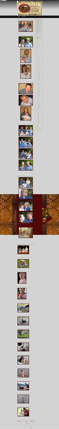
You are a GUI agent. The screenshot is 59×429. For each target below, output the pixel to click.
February (39, 67)
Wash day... (38, 110)
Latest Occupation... (38, 88)
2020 (37, 44)
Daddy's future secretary (38, 123)
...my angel (38, 98)
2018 (37, 46)
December (39, 57)
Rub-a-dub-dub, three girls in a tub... (38, 115)
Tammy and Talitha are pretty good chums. (38, 108)
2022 (37, 42)
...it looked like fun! (38, 101)
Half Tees (37, 32)
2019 (37, 45)
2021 (37, 43)
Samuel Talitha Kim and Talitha (38, 79)
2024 (37, 40)
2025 (37, 39)
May (38, 65)
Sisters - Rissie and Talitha (38, 95)
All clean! (38, 112)
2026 (37, 38)
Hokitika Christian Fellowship (38, 24)
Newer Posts (19, 421)
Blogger (31, 427)
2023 (37, 41)
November (39, 59)
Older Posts (32, 421)
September (39, 62)
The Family (24, 16)
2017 (37, 47)
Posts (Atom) (27, 423)
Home (19, 16)
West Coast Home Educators (38, 30)
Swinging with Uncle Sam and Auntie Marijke (38, 104)
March (38, 66)
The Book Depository (38, 31)
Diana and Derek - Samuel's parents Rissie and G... (38, 76)
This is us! (38, 82)
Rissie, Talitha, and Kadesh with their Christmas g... (38, 91)
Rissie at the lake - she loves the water (38, 119)
